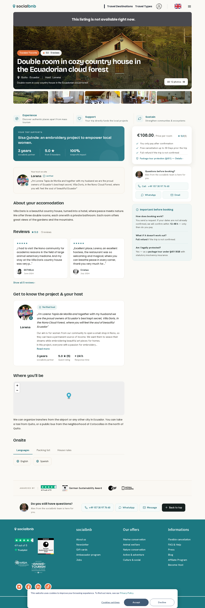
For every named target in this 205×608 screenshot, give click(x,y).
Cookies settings (110, 602)
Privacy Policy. (127, 593)
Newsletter (82, 544)
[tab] (23, 450)
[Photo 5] (138, 97)
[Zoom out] (17, 390)
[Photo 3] (66, 97)
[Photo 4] (102, 97)
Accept (136, 602)
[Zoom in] (17, 385)
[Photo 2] (30, 97)
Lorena (57, 77)
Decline (162, 602)
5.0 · (52, 52)
